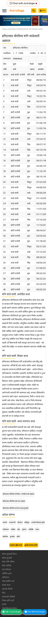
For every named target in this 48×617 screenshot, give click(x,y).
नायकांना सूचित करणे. (16, 545)
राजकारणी (12, 522)
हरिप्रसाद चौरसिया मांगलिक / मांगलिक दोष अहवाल (18, 494)
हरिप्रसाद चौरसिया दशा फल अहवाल (14, 501)
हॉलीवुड (27, 522)
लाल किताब (6, 569)
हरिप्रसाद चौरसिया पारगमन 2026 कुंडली (15, 508)
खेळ (18, 529)
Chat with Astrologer (22, 3)
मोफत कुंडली (7, 558)
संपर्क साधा (6, 585)
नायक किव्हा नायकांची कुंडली (17, 29)
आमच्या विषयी (7, 589)
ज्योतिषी (31, 529)
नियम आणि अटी (8, 600)
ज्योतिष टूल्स (7, 573)
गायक (37, 529)
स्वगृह (4, 29)
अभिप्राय (5, 577)
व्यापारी (5, 522)
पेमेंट (3, 593)
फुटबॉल (12, 537)
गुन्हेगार (24, 529)
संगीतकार (6, 529)
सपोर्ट (4, 604)
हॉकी (18, 537)
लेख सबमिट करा (8, 581)
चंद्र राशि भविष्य (8, 561)
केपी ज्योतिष (6, 565)
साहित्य (13, 529)
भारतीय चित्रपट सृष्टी (38, 522)
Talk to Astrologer (13, 612)
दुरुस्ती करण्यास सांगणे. (31, 545)
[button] (3, 20)
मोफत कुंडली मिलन (9, 554)
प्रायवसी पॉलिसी (8, 596)
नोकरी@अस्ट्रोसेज (9, 608)
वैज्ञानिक (5, 537)
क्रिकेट (20, 522)
